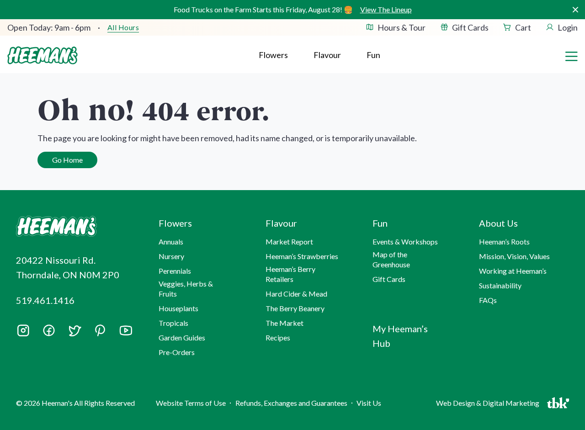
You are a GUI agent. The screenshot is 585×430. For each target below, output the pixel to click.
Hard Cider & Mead (296, 293)
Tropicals (173, 323)
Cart (523, 27)
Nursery (171, 256)
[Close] (575, 10)
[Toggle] (571, 55)
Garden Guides (182, 337)
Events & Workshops (405, 241)
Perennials (175, 270)
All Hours (123, 27)
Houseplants (178, 308)
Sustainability (500, 285)
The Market (284, 323)
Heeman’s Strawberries (302, 256)
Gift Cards (470, 27)
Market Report (289, 241)
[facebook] (49, 330)
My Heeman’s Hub (400, 336)
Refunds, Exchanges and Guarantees (291, 402)
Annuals (171, 241)
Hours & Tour (401, 27)
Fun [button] (380, 223)
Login (568, 27)
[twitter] (74, 334)
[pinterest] (100, 330)
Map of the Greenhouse (391, 259)
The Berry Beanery (295, 308)
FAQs (488, 300)
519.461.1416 (45, 300)
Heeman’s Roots (504, 241)
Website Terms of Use (191, 402)
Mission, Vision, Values (514, 256)
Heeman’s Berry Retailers (290, 274)
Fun (373, 55)
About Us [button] (498, 223)
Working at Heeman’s (513, 270)
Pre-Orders (177, 352)
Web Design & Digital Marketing (489, 405)
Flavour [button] (327, 55)
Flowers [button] (273, 55)
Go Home (67, 159)
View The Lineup (386, 9)
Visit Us (368, 402)
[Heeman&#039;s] (77, 226)
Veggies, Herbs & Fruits (186, 288)
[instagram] (23, 334)
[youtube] (125, 334)
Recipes (278, 337)
